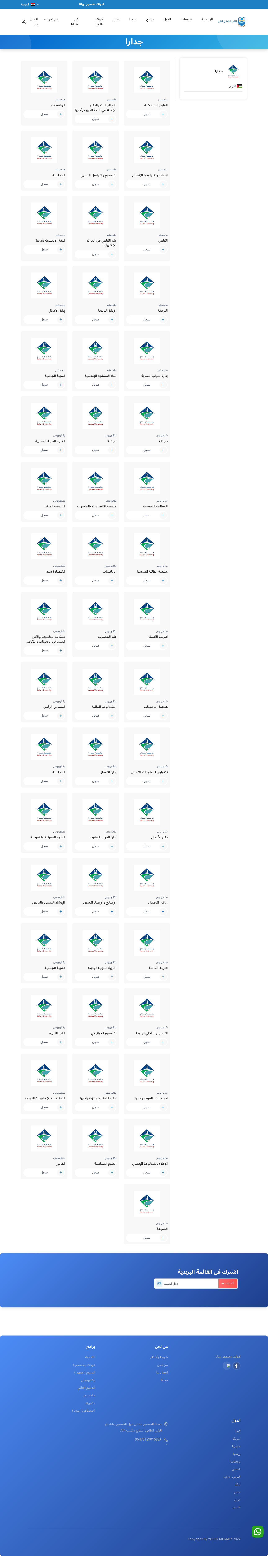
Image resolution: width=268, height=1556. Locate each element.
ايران (237, 1499)
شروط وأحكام (159, 1357)
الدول (167, 19)
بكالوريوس (88, 1380)
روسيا (237, 1453)
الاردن (236, 1507)
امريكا (237, 1438)
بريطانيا (235, 1461)
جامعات (186, 19)
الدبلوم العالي (86, 1387)
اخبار (116, 19)
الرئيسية (207, 19)
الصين (236, 1469)
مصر (237, 1492)
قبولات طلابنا (98, 22)
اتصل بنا (34, 22)
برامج (150, 19)
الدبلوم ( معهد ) (84, 1372)
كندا (238, 1431)
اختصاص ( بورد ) (83, 1410)
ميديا (132, 19)
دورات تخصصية (84, 1364)
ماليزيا (236, 1446)
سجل (146, 114)
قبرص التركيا (232, 1476)
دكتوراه (90, 1403)
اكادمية (90, 1357)
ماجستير (89, 1395)
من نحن (53, 19)
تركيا (237, 1484)
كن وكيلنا (74, 22)
